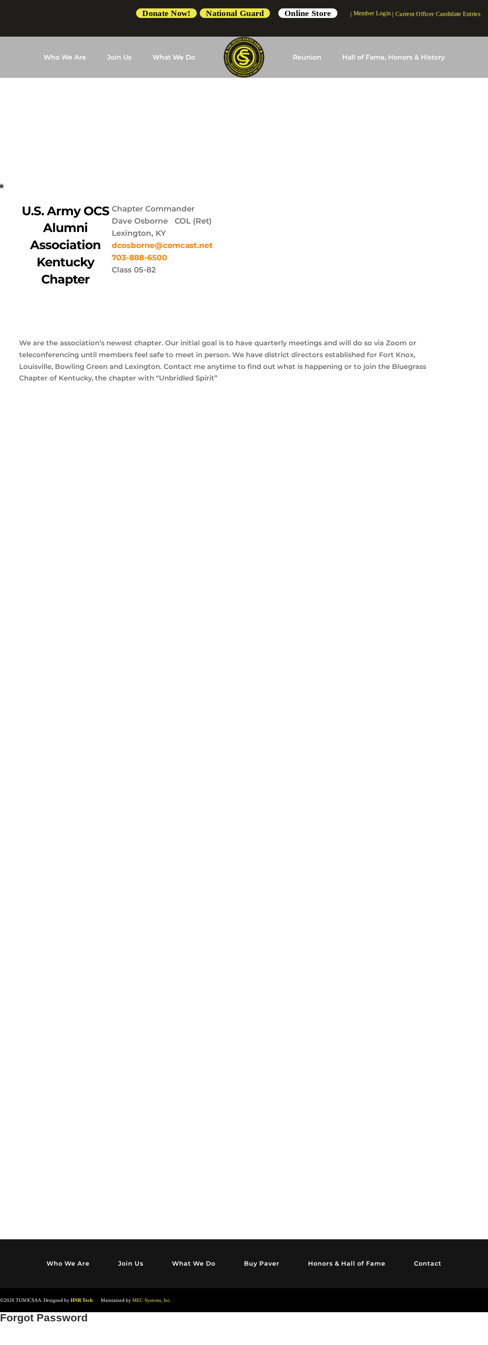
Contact (427, 1263)
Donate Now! (166, 13)
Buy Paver (261, 1263)
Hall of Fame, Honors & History (393, 57)
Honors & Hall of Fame (346, 1263)
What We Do (173, 57)
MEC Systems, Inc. (151, 1300)
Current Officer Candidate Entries (437, 14)
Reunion (307, 57)
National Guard (235, 13)
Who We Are (64, 57)
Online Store (307, 13)
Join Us (119, 57)
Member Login (372, 13)
